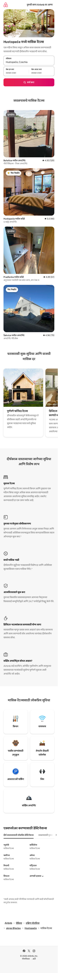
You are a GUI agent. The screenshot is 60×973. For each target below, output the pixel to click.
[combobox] (29, 62)
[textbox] (16, 73)
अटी (34, 959)
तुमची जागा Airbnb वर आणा (40, 4)
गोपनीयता (26, 959)
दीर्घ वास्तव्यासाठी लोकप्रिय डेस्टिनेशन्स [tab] (18, 835)
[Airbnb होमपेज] (5, 4)
